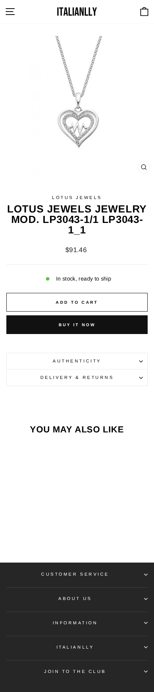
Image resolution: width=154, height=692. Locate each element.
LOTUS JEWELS (77, 197)
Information (75, 622)
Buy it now (77, 324)
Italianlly (75, 646)
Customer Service (75, 574)
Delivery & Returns (77, 377)
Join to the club (75, 671)
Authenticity (77, 360)
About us (75, 598)
